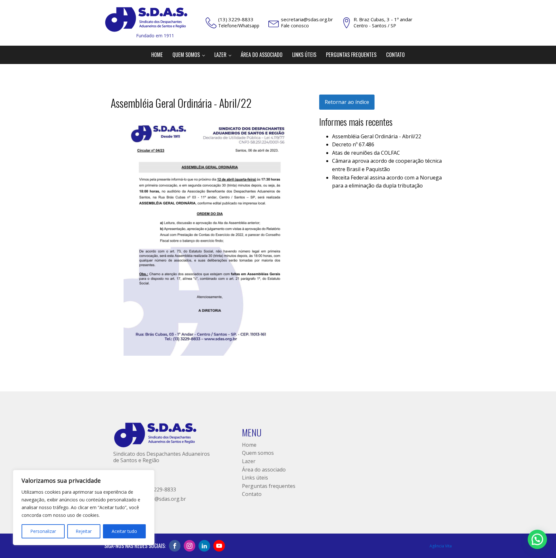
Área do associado (262, 54)
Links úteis (304, 54)
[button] (537, 539)
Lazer (220, 54)
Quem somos (186, 54)
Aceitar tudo (124, 531)
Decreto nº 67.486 (353, 144)
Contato (395, 54)
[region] (83, 507)
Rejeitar (84, 531)
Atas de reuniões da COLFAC (366, 152)
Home (157, 54)
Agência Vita (441, 546)
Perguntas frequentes (351, 54)
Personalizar (43, 531)
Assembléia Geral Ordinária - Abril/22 (376, 136)
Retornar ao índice (347, 101)
